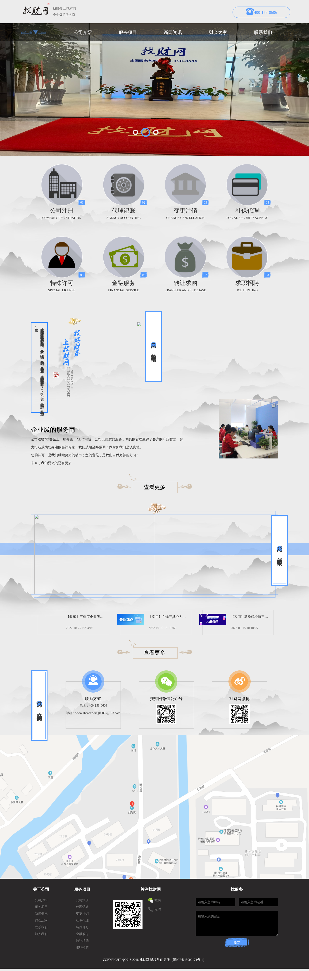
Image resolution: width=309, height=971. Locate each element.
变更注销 (82, 913)
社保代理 (82, 920)
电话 (157, 909)
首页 (33, 32)
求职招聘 (82, 947)
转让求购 (82, 941)
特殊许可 (82, 927)
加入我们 (41, 934)
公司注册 (82, 900)
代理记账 (82, 907)
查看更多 (154, 487)
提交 (237, 942)
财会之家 (218, 32)
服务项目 (128, 32)
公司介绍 (83, 32)
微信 (157, 900)
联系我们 (263, 32)
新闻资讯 (173, 32)
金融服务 (82, 934)
